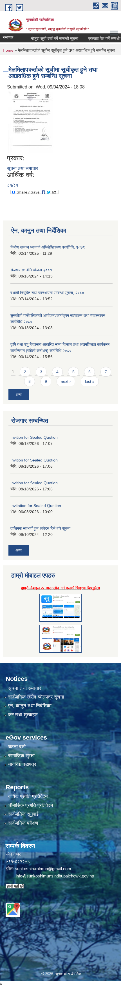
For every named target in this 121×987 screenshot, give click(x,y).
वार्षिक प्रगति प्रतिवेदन (28, 796)
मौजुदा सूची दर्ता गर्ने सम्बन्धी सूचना (46, 38)
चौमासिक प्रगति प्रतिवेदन (30, 805)
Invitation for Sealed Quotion (35, 505)
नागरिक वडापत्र (22, 764)
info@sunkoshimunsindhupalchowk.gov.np (55, 876)
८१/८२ (12, 185)
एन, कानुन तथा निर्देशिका (29, 705)
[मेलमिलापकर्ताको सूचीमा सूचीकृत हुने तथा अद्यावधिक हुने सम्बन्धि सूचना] (30, 122)
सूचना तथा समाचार (22, 168)
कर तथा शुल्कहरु (23, 714)
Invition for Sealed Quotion (34, 437)
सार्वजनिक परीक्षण (23, 823)
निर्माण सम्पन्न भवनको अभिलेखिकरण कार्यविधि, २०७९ (47, 247)
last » (90, 381)
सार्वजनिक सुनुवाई (23, 814)
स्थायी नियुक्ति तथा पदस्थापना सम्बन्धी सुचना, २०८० (47, 292)
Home (8, 50)
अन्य (18, 394)
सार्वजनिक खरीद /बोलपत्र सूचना (36, 697)
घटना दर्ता (17, 746)
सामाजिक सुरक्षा (21, 755)
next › (66, 381)
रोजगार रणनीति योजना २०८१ (31, 270)
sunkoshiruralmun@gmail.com (43, 868)
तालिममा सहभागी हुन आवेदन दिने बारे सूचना (40, 528)
